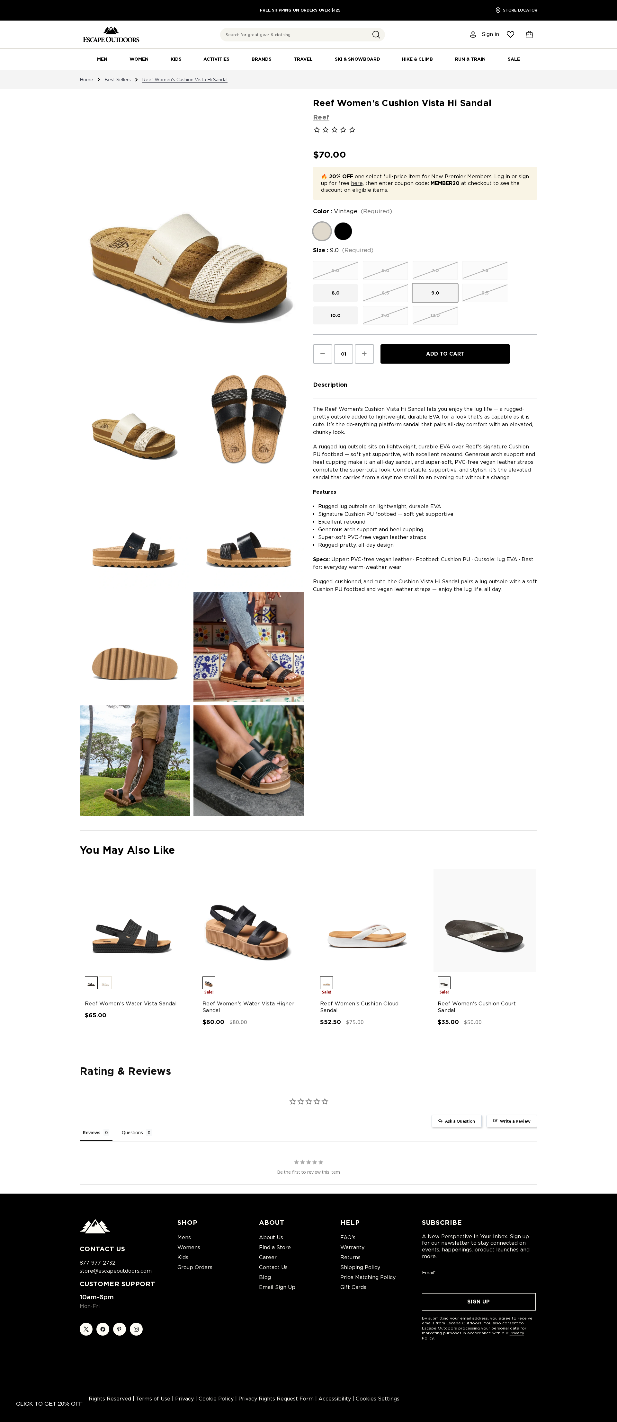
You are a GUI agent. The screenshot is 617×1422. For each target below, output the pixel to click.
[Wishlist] (510, 34)
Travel (303, 59)
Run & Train (470, 59)
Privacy (184, 1399)
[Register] (473, 34)
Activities (216, 59)
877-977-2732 (97, 1263)
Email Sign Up (277, 1287)
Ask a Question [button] (460, 1121)
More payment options (445, 368)
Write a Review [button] (515, 1121)
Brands (262, 59)
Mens (184, 1237)
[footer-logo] (95, 1232)
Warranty (352, 1247)
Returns (350, 1257)
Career (268, 1257)
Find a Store (275, 1247)
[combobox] (302, 34)
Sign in (490, 34)
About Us (271, 1237)
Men (102, 59)
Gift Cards (353, 1287)
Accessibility (334, 1399)
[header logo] (111, 34)
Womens (188, 1247)
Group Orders (194, 1267)
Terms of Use (153, 1399)
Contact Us (273, 1267)
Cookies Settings (377, 1399)
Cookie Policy (216, 1399)
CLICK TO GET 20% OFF (49, 1403)
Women (139, 59)
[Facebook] (102, 1329)
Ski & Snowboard (357, 59)
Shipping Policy (360, 1267)
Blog (265, 1277)
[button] (376, 34)
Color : (352, 211)
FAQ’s (347, 1237)
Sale (514, 59)
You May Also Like (127, 850)
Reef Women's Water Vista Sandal (131, 1004)
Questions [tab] (132, 1132)
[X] (86, 1329)
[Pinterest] (119, 1329)
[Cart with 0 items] (529, 34)
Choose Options (132, 925)
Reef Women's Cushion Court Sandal (477, 1007)
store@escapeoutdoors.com (116, 1271)
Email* (429, 1272)
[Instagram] (136, 1329)
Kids (176, 59)
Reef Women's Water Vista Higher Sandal (248, 1007)
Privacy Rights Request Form (276, 1399)
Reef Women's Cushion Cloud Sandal (359, 1007)
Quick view (126, 914)
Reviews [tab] (91, 1132)
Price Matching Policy (368, 1277)
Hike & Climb (417, 59)
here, (357, 183)
